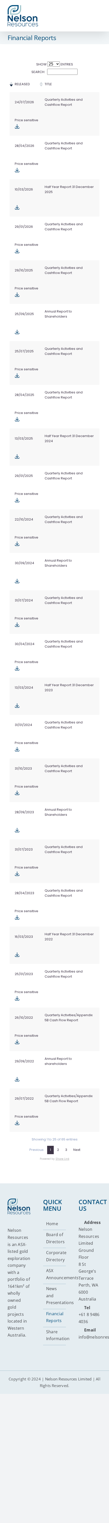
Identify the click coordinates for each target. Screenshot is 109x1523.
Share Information (55, 1335)
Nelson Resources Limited (68, 1378)
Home (52, 1223)
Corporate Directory (55, 1256)
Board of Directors (55, 1238)
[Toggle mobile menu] (98, 12)
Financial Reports (54, 1317)
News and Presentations (55, 1295)
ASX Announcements (55, 1274)
